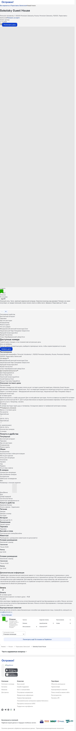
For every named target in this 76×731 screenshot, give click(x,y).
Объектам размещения (58, 684)
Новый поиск (31, 5)
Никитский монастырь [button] (7, 377)
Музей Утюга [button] (4, 367)
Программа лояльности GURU (26, 703)
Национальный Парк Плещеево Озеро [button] (13, 362)
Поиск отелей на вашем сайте (60, 692)
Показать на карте (13, 18)
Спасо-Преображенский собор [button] (10, 369)
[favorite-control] (1, 24)
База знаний (20, 684)
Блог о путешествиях (23, 689)
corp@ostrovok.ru (6, 612)
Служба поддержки (23, 687)
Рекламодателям (56, 695)
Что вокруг (3, 358)
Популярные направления (25, 692)
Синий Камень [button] (5, 379)
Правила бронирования (24, 698)
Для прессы (5, 692)
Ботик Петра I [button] (4, 375)
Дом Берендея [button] (5, 373)
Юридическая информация (25, 695)
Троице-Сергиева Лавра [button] (8, 381)
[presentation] (13, 633)
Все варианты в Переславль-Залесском (13, 5)
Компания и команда (7, 684)
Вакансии (4, 689)
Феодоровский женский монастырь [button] (12, 360)
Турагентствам (55, 687)
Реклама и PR (55, 698)
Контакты (4, 687)
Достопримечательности (8, 371)
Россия (11, 646)
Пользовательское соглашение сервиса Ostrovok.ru (32, 701)
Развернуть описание (8, 408)
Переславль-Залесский (23, 646)
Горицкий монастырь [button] (7, 364)
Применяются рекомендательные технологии (50, 728)
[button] (37, 45)
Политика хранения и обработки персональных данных (18, 728)
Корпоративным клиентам (59, 689)
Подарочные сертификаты (25, 706)
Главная (3, 646)
